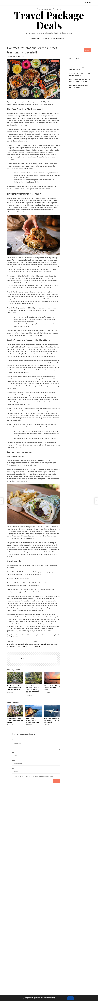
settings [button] (61, 998)
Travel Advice (60, 38)
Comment (14, 740)
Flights (53, 38)
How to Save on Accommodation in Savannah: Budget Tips (32, 720)
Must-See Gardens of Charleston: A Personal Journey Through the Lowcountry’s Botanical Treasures (32, 689)
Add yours (33, 734)
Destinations (45, 38)
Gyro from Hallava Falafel (43, 635)
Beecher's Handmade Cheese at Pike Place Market (23, 635)
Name (13, 752)
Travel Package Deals (49, 20)
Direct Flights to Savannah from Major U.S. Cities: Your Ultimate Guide (52, 720)
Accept (70, 998)
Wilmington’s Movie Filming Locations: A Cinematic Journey (52, 687)
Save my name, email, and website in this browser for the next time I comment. (35, 776)
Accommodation (36, 38)
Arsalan (22, 56)
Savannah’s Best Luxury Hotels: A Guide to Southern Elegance (15, 720)
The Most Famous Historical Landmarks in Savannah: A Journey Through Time (15, 687)
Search (70, 47)
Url (13, 768)
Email (13, 760)
